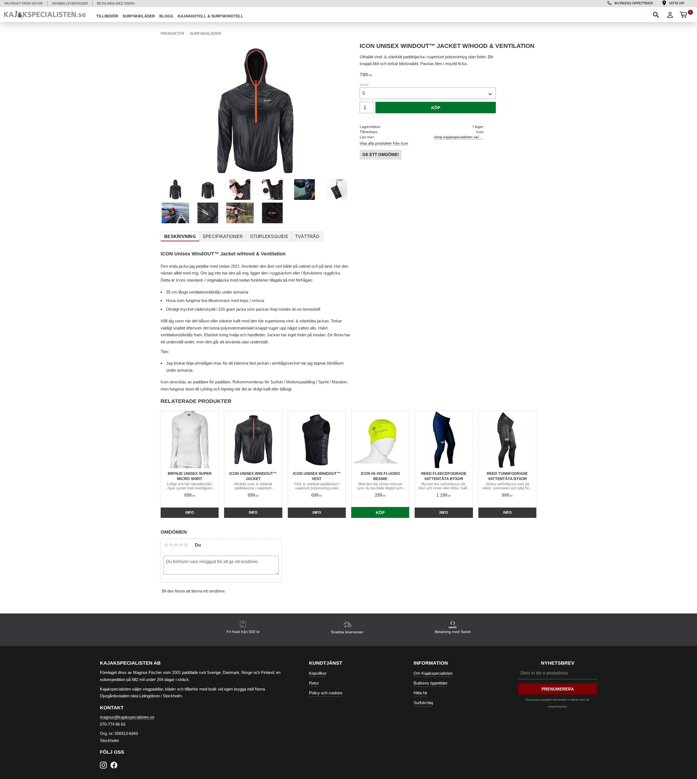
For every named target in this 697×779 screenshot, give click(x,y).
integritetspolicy (557, 706)
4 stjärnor (180, 544)
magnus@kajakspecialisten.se (127, 717)
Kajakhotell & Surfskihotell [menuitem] (210, 16)
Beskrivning (180, 236)
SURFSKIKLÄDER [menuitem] (139, 16)
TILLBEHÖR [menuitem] (107, 16)
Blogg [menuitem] (166, 16)
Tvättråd (307, 236)
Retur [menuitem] (314, 683)
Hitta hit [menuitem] (676, 3)
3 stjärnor (175, 544)
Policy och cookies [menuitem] (326, 693)
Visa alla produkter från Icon (384, 143)
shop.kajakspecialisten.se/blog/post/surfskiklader (459, 137)
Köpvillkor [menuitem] (317, 673)
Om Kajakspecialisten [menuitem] (433, 673)
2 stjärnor (171, 544)
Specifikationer (223, 236)
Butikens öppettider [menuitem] (634, 3)
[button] (655, 14)
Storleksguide (269, 236)
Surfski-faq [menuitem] (423, 702)
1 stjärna (166, 544)
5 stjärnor (185, 544)
